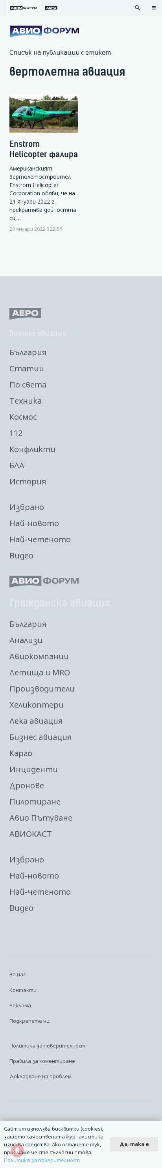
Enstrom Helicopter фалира (43, 149)
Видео (21, 555)
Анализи (25, 640)
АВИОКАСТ (30, 834)
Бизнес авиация (40, 737)
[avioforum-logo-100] (44, 31)
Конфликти (32, 449)
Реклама (20, 1005)
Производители (42, 688)
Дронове (26, 785)
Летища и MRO (39, 672)
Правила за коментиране (42, 1060)
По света (27, 384)
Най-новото (34, 523)
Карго (20, 753)
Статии (26, 368)
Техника (25, 400)
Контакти (23, 990)
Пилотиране (35, 801)
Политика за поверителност (47, 1045)
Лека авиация (36, 721)
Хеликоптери (36, 704)
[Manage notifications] (17, 1150)
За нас (17, 974)
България (27, 352)
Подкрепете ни (29, 1020)
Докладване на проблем (40, 1076)
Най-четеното (40, 539)
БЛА (16, 465)
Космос (23, 417)
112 (15, 433)
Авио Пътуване (40, 817)
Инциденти (33, 769)
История (27, 481)
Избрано (26, 507)
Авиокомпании (39, 656)
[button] (137, 8)
